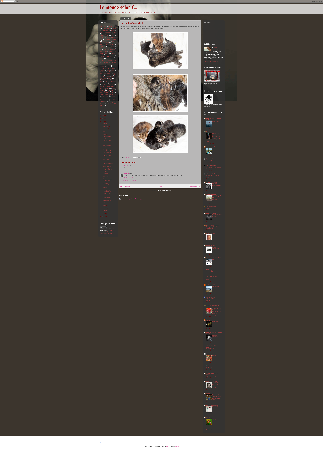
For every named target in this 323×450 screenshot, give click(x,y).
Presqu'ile (102, 86)
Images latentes (210, 245)
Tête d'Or (105, 96)
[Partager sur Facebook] (139, 157)
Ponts (103, 84)
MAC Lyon (102, 70)
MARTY (208, 320)
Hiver (101, 59)
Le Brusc (110, 64)
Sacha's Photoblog (211, 165)
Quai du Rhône (104, 88)
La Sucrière (105, 62)
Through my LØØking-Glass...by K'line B (212, 346)
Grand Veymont (110, 55)
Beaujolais (105, 34)
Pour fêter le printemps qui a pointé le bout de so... (107, 192)
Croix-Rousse (103, 48)
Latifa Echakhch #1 (108, 163)
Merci (207, 208)
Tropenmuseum (103, 100)
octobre (105, 129)
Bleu (107, 35)
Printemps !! (106, 173)
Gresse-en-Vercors (105, 57)
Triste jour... (106, 176)
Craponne (112, 46)
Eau (101, 49)
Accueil (160, 186)
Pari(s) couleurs (210, 366)
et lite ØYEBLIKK (210, 233)
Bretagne (102, 37)
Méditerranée (111, 71)
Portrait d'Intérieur (217, 407)
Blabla (101, 35)
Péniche (103, 80)
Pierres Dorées (103, 83)
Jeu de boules (215, 121)
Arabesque (105, 187)
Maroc (112, 70)
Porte (111, 85)
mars (104, 205)
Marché (108, 70)
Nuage (108, 76)
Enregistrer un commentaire (129, 180)
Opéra (105, 78)
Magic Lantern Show (211, 381)
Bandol (113, 30)
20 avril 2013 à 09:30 (129, 177)
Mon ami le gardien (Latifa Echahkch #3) (107, 151)
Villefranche (102, 103)
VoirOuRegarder (210, 270)
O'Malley (113, 76)
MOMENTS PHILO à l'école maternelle (216, 184)
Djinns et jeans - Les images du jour (214, 333)
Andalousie (106, 28)
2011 (103, 216)
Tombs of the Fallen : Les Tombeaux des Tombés (215, 385)
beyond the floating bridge (212, 376)
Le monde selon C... (118, 7)
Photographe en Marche (212, 405)
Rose (113, 92)
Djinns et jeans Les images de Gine (213, 119)
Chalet (113, 41)
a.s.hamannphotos (211, 147)
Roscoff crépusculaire (215, 248)
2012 (103, 214)
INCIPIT (214, 259)
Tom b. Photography (211, 276)
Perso (108, 80)
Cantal (114, 39)
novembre (106, 126)
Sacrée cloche (209, 160)
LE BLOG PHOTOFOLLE (211, 174)
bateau (114, 32)
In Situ (109, 59)
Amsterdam (112, 26)
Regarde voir (209, 159)
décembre (106, 123)
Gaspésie (113, 53)
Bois (113, 35)
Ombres (101, 78)
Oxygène (126, 173)
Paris (115, 78)
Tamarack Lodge (210, 228)
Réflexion (110, 90)
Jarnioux (109, 60)
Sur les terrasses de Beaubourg (107, 179)
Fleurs (110, 51)
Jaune (114, 60)
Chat (101, 43)
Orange (110, 78)
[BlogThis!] (136, 157)
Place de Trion (112, 83)
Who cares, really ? (211, 297)
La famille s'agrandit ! (106, 184)
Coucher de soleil (109, 44)
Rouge (101, 94)
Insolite (102, 61)
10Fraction (209, 430)
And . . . (214, 235)
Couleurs (102, 46)
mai (104, 131)
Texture (114, 96)
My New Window (210, 348)
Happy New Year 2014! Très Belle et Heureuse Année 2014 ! (217, 397)
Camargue (107, 39)
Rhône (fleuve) (104, 92)
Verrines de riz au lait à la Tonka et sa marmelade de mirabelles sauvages (216, 311)
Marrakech (102, 72)
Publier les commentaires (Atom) (164, 190)
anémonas (214, 355)
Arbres (114, 28)
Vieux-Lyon (111, 102)
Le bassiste (209, 367)
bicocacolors (209, 354)
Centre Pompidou (106, 41)
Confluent (106, 43)
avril (104, 134)
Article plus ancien (194, 186)
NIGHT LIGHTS (215, 321)
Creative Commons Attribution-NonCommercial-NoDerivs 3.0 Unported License (107, 233)
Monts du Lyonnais (109, 75)
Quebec (113, 88)
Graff (101, 55)
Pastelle (126, 166)
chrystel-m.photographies (213, 258)
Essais (105, 49)
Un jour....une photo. (211, 132)
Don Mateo (112, 48)
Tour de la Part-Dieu (108, 98)
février (105, 208)
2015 (103, 115)
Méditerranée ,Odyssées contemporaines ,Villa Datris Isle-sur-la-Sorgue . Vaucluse (213, 137)
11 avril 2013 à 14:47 (129, 170)
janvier (105, 210)
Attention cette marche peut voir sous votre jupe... (107, 169)
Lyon (108, 66)
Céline (112, 229)
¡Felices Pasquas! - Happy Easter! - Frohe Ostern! (217, 197)
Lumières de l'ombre (211, 206)
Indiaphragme (209, 393)
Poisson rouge (106, 197)
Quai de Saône (110, 86)
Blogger (177, 446)
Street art (113, 94)
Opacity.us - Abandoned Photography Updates (212, 226)
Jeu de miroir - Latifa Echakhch (107, 160)
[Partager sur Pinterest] (140, 157)
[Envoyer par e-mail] (134, 157)
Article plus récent (125, 186)
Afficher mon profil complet (211, 61)
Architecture (105, 30)
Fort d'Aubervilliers (108, 52)
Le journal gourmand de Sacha (212, 306)
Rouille (106, 94)
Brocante (109, 37)
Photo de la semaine (110, 81)
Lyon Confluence (108, 68)
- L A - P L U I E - (210, 271)
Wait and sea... (216, 286)
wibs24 (167, 446)
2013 (103, 121)
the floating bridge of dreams (212, 374)
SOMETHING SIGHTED (211, 213)
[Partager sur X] (137, 157)
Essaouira (110, 49)
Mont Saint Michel (105, 73)
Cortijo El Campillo (211, 194)
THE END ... (215, 419)
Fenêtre (105, 51)
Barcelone (102, 32)
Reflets (102, 90)
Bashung (108, 32)
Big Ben (113, 34)
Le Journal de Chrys (211, 182)
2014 (103, 118)
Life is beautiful (210, 285)
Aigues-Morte (103, 26)
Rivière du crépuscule (215, 336)
